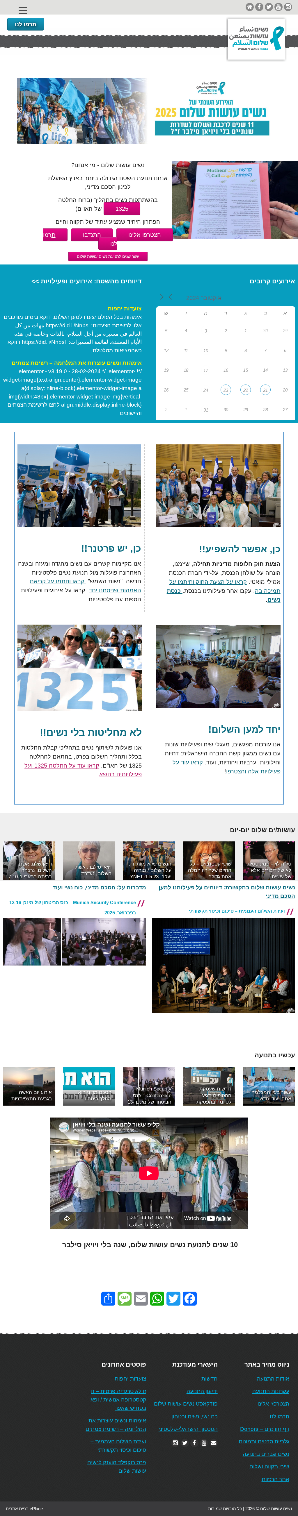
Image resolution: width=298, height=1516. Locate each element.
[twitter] (269, 7)
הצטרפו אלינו (144, 235)
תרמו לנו (25, 24)
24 (205, 390)
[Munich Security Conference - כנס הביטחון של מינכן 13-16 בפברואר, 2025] (74, 970)
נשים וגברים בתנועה (266, 1454)
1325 (122, 208)
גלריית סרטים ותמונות (264, 1441)
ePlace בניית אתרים (24, 1508)
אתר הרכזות (275, 1479)
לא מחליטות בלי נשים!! (91, 732)
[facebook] (259, 7)
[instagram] (288, 7)
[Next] (282, 860)
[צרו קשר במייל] (214, 1443)
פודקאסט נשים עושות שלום (186, 1404)
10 (205, 350)
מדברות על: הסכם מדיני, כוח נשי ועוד (99, 887)
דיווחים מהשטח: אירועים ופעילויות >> (86, 281)
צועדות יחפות (125, 308)
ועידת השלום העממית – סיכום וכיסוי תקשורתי (237, 911)
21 (265, 390)
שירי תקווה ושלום (269, 1466)
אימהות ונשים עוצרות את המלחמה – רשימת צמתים (77, 363)
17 (205, 370)
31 (205, 409)
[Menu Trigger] (23, 10)
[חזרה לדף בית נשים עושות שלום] (250, 7)
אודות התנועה (273, 1379)
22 (245, 390)
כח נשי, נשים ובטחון (194, 1416)
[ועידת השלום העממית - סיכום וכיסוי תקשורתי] (223, 1018)
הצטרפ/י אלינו (273, 1404)
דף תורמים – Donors (264, 1429)
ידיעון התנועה (202, 1391)
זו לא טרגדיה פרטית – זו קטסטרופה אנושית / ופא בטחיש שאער (118, 1399)
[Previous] (15, 860)
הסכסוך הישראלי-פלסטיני (188, 1429)
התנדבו (92, 235)
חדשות (209, 1379)
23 (226, 390)
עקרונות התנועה (270, 1391)
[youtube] (278, 7)
